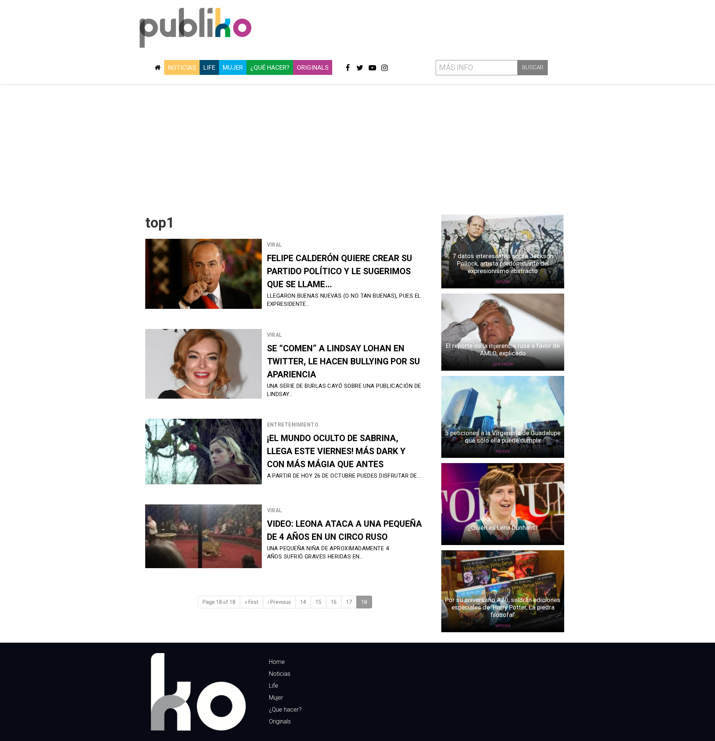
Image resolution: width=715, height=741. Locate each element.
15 (318, 602)
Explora (502, 282)
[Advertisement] (357, 146)
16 (334, 602)
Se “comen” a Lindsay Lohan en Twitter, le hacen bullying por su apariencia (343, 361)
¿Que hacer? (285, 709)
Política (503, 451)
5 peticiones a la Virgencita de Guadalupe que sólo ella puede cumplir (502, 436)
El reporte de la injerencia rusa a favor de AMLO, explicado (503, 349)
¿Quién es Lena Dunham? (503, 527)
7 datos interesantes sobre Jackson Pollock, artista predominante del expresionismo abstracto (502, 263)
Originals (312, 67)
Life (209, 67)
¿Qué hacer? (269, 67)
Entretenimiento (293, 425)
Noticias (182, 67)
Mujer (233, 67)
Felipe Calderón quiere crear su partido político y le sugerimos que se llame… (339, 271)
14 (303, 602)
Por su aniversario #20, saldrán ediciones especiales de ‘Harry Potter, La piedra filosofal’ (502, 607)
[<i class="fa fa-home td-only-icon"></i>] (157, 67)
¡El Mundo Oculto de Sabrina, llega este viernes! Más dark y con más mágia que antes (336, 451)
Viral (274, 245)
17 (349, 602)
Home (277, 661)
